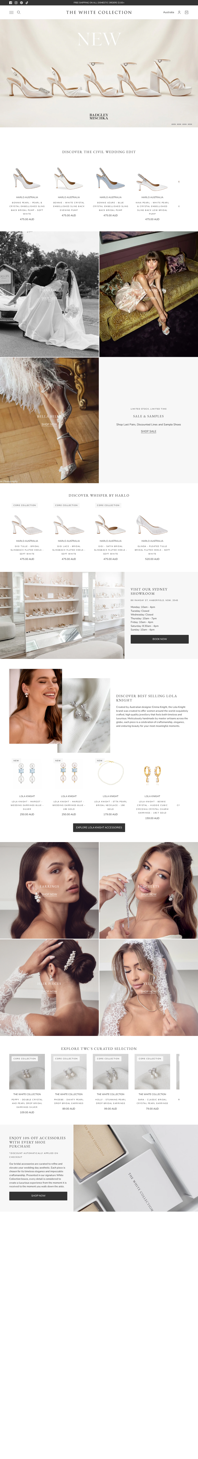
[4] (190, 124)
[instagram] (16, 3)
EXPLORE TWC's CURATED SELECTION (99, 1048)
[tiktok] (27, 3)
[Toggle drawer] (11, 12)
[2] (179, 124)
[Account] (179, 12)
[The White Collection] (99, 12)
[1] (174, 124)
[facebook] (11, 3)
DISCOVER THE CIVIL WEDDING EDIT (99, 152)
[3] (184, 124)
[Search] (19, 12)
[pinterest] (21, 3)
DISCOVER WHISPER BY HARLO (99, 495)
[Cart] (186, 12)
